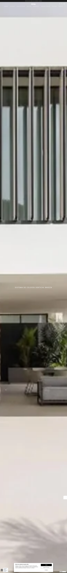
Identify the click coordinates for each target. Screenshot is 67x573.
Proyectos (29, 6)
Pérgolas (6, 6)
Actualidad (54, 6)
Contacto (61, 6)
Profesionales (36, 6)
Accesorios (12, 6)
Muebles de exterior (21, 6)
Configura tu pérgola (45, 6)
